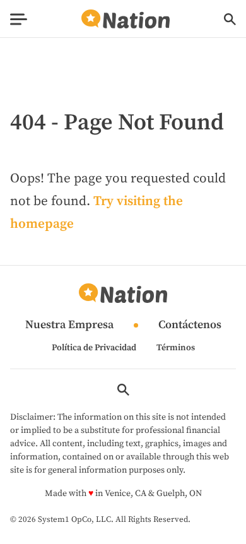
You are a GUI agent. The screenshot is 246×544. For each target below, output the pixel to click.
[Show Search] (230, 19)
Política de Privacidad (94, 347)
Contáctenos (189, 325)
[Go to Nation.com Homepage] (125, 19)
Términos (175, 347)
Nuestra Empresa (69, 325)
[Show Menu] (18, 19)
